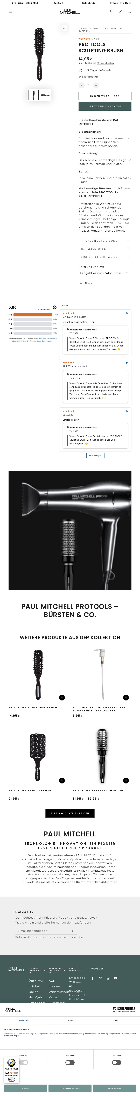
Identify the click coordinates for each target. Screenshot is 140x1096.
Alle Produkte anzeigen (70, 813)
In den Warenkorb (105, 96)
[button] (111, 11)
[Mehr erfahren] (70, 3)
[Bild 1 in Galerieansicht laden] (34, 95)
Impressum (57, 986)
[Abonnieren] (73, 931)
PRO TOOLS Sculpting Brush (33, 707)
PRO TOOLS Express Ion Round (99, 790)
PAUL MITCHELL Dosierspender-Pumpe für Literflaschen (99, 709)
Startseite (85, 28)
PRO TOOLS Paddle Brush (30, 790)
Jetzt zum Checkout (105, 106)
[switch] (11, 1080)
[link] (103, 273)
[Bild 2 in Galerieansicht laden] (45, 95)
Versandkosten (105, 63)
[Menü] (17, 1059)
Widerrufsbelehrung (64, 992)
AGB (52, 980)
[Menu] (10, 11)
